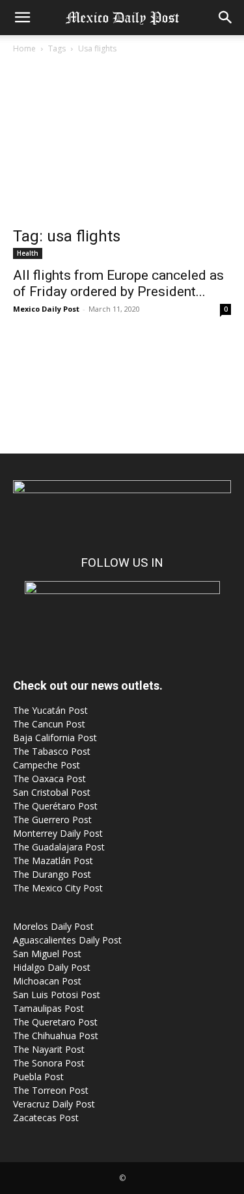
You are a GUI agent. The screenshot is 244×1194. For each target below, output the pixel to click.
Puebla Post (38, 1076)
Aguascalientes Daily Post (67, 940)
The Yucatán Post (50, 710)
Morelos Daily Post (53, 926)
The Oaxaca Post (49, 778)
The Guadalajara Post (59, 847)
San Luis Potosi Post (56, 994)
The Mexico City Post (58, 888)
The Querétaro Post (55, 806)
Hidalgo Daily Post (51, 967)
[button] (22, 17)
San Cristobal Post (51, 792)
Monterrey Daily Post (58, 833)
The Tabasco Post (51, 751)
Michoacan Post (47, 981)
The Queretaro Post (55, 1022)
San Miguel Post (47, 953)
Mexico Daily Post (46, 309)
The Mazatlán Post (53, 860)
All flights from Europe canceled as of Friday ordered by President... (118, 283)
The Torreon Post (50, 1090)
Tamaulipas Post (48, 1008)
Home (24, 48)
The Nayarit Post (49, 1049)
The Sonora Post (49, 1063)
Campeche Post (46, 765)
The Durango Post (52, 874)
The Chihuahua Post (55, 1035)
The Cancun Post (49, 724)
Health (27, 253)
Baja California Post (55, 737)
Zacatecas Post (46, 1117)
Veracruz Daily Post (54, 1104)
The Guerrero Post (52, 819)
